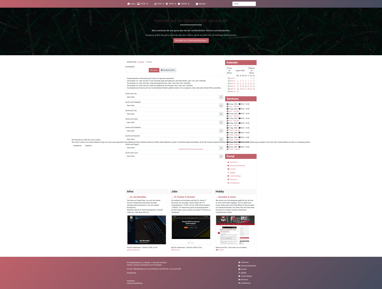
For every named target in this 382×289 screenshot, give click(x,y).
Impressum (199, 149)
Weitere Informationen (186, 149)
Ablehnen (88, 146)
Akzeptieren (77, 146)
